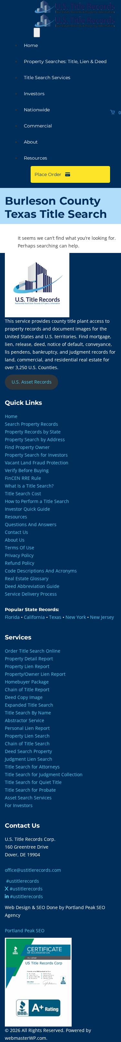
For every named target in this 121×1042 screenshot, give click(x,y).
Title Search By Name (28, 713)
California (34, 617)
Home (31, 45)
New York (76, 617)
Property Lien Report (27, 666)
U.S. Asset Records (32, 382)
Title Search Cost (23, 493)
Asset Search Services (28, 798)
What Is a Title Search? (29, 486)
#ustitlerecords (22, 881)
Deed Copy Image (24, 697)
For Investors (19, 805)
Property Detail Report (29, 659)
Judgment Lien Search (28, 759)
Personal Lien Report (27, 728)
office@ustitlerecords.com (33, 870)
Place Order (50, 174)
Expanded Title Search (29, 705)
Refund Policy (19, 563)
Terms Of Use (19, 547)
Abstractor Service (24, 720)
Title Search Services (47, 77)
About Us (15, 540)
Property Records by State (33, 432)
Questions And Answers (30, 524)
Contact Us (16, 532)
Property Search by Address (35, 439)
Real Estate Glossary (26, 578)
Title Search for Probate (30, 790)
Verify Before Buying (27, 470)
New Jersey (102, 617)
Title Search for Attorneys (32, 767)
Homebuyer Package (27, 682)
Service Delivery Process (31, 594)
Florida (12, 617)
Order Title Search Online (32, 651)
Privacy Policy (19, 555)
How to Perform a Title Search (37, 501)
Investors (34, 93)
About (31, 141)
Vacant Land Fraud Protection (36, 463)
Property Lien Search (27, 736)
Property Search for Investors (36, 455)
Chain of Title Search (27, 743)
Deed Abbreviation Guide (32, 586)
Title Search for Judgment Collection (44, 774)
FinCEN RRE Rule (23, 478)
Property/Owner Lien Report (35, 674)
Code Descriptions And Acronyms (41, 571)
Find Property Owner (27, 447)
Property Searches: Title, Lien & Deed (65, 61)
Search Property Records (31, 424)
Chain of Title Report (27, 689)
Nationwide (37, 109)
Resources (35, 158)
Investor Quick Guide (27, 509)
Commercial (38, 125)
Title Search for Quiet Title (33, 782)
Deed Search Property (28, 751)
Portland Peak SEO (25, 930)
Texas (55, 617)
